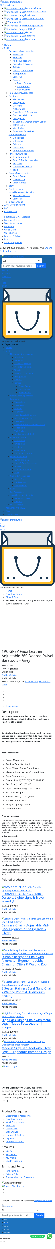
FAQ (6, 208)
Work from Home (17, 134)
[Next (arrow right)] (4, 1241)
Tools (15, 169)
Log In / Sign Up (14, 1160)
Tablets (16, 67)
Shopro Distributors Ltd (43, 1201)
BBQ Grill (17, 163)
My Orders (11, 1154)
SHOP (7, 47)
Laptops (8, 239)
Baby (11, 185)
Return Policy (12, 1170)
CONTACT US (10, 211)
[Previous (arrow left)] (1, 1241)
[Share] (6, 1238)
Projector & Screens (23, 64)
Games (16, 80)
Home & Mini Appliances (21, 92)
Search (40, 265)
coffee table (19, 124)
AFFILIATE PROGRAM (14, 205)
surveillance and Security (21, 192)
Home (9, 590)
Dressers (17, 105)
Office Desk (18, 137)
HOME (7, 44)
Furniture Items (12, 220)
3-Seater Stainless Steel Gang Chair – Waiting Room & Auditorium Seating (27, 992)
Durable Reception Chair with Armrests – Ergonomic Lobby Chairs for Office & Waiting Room (26, 960)
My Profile (11, 1157)
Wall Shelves (19, 128)
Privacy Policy (12, 1174)
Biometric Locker (21, 195)
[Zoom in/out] (1, 1238)
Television (18, 54)
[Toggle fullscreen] (4, 1238)
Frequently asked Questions (20, 1177)
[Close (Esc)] (9, 1238)
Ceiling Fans (19, 102)
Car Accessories (16, 189)
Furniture (13, 96)
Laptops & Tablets (13, 236)
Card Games (23, 86)
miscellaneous (16, 201)
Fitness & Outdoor (18, 153)
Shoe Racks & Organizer (25, 112)
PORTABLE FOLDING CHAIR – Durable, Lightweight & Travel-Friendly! (23, 897)
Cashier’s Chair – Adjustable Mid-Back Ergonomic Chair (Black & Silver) (25, 929)
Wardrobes (18, 99)
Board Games (24, 83)
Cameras (17, 76)
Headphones (19, 73)
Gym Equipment (21, 157)
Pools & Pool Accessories (25, 160)
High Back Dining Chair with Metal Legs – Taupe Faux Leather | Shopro (26, 1023)
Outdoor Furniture (22, 166)
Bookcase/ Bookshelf (23, 131)
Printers (17, 144)
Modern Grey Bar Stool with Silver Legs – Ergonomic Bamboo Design (26, 1050)
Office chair (18, 140)
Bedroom (9, 226)
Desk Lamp (18, 147)
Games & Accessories (19, 173)
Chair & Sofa (12, 597)
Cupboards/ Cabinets (23, 150)
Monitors (17, 57)
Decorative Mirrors (22, 115)
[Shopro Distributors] (11, 1)
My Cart (10, 1151)
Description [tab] (12, 706)
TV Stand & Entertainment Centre (29, 121)
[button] (9, 675)
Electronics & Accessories (21, 51)
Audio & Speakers (22, 60)
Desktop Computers (23, 70)
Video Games (23, 89)
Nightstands (19, 108)
